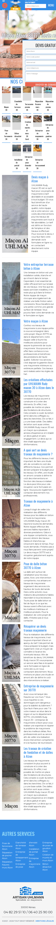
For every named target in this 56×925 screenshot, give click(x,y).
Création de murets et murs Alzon (47, 858)
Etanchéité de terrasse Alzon (20, 845)
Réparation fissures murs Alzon (7, 865)
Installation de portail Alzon (34, 852)
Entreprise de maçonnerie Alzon (34, 862)
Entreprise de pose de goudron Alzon (47, 846)
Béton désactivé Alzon (47, 867)
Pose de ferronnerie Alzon (7, 846)
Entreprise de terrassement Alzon (21, 856)
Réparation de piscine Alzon (7, 855)
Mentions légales (45, 921)
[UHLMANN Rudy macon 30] (28, 894)
